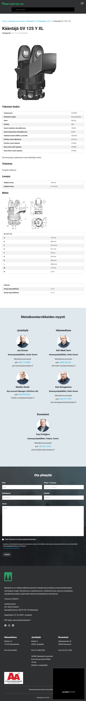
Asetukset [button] (71, 692)
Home (4, 21)
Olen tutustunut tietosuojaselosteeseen (21, 539)
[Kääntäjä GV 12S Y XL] (33, 73)
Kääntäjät (30, 21)
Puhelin (47, 493)
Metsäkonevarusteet (16, 21)
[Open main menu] (82, 3)
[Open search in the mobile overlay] (43, 9)
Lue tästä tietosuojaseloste (11, 548)
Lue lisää (65, 692)
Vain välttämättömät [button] (63, 695)
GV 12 (49, 21)
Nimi (4, 483)
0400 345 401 (65, 362)
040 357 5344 (45, 446)
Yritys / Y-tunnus (50, 483)
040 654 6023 (24, 394)
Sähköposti (6, 493)
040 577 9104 (65, 399)
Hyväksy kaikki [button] (76, 695)
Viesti (4, 504)
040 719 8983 (24, 362)
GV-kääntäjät (41, 21)
